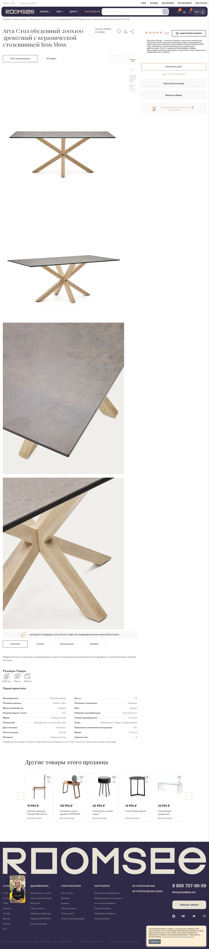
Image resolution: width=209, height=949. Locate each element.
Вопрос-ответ (67, 913)
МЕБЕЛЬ (44, 12)
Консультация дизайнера (72, 918)
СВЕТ (59, 12)
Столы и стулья (20, 19)
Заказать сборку (173, 95)
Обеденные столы (38, 19)
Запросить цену (173, 67)
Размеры (94, 644)
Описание (15, 644)
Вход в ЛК (35, 903)
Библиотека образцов (41, 913)
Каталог (6, 924)
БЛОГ (143, 3)
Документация (67, 644)
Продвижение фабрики (105, 913)
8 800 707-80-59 (189, 885)
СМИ (5, 903)
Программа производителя (106, 893)
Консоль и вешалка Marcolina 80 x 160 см (37, 812)
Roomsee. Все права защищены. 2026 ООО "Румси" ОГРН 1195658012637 (37, 942)
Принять (155, 941)
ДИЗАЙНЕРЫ (168, 3)
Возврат (65, 903)
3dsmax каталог (38, 908)
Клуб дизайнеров (39, 924)
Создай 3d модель (102, 908)
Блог (5, 929)
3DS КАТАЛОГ (201, 3)
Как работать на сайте (41, 893)
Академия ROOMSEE (41, 918)
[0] (190, 11)
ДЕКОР (73, 12)
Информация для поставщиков (108, 898)
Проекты (7, 908)
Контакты (7, 898)
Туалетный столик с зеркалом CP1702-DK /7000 (70, 813)
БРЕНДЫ (154, 3)
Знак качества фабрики (105, 903)
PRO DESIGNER (185, 3)
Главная (7, 19)
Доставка (65, 898)
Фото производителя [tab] (20, 58)
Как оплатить (67, 893)
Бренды (6, 918)
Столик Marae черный (135, 811)
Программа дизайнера (41, 898)
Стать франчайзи (102, 918)
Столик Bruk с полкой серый (103, 812)
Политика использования (91, 942)
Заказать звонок (189, 905)
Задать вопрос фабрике (190, 33)
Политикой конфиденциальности (178, 937)
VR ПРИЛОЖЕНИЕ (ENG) (147, 891)
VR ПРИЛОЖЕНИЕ (143, 886)
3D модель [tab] (51, 58)
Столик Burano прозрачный (164, 812)
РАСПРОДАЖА (92, 12)
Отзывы (40, 644)
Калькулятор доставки (173, 83)
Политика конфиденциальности (125, 942)
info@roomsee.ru (184, 892)
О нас (5, 893)
